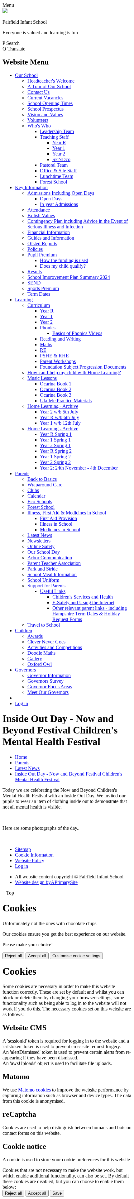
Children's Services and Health (82, 597)
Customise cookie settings (76, 955)
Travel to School (43, 625)
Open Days (51, 198)
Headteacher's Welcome (50, 81)
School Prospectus (45, 109)
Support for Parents (46, 585)
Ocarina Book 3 (55, 395)
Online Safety (41, 546)
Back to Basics (42, 479)
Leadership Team (57, 131)
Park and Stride (42, 568)
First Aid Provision (58, 518)
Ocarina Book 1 (55, 383)
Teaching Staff (54, 137)
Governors (25, 669)
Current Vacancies (45, 97)
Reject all (13, 955)
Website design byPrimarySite (46, 882)
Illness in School (56, 524)
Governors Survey (45, 681)
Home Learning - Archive (52, 406)
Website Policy (29, 860)
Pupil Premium (42, 254)
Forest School (53, 181)
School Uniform (43, 580)
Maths (46, 344)
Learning (24, 299)
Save (57, 1193)
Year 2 (58, 153)
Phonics (47, 327)
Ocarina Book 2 (55, 389)
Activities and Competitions (54, 647)
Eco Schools (39, 501)
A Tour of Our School (49, 86)
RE (43, 350)
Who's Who (39, 125)
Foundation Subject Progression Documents (83, 367)
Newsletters (38, 540)
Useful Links (52, 591)
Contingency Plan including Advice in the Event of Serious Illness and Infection (77, 223)
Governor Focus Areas (49, 686)
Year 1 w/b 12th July (60, 423)
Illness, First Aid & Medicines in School (66, 512)
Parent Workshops (58, 361)
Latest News (39, 535)
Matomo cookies (34, 1089)
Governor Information (49, 675)
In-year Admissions (59, 204)
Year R (59, 142)
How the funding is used (64, 260)
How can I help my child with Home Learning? (74, 372)
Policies (35, 249)
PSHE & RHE (54, 355)
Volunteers (37, 120)
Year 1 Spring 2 (55, 456)
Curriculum (38, 305)
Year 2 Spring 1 (55, 445)
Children (23, 630)
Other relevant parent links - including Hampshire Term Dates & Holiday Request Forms (89, 613)
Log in (21, 703)
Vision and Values (45, 114)
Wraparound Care (44, 484)
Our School (26, 75)
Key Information (31, 187)
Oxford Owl (39, 664)
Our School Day (43, 552)
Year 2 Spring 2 (55, 462)
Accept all (37, 955)
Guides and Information (50, 238)
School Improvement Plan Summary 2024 (68, 277)
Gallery (34, 658)
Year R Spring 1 (56, 434)
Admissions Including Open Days (60, 193)
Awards (35, 636)
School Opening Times (50, 103)
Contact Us (38, 92)
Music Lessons (42, 378)
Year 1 (58, 148)
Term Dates (38, 294)
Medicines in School (60, 529)
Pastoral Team (54, 165)
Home (21, 757)
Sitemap (23, 849)
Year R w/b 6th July (59, 417)
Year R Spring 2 (56, 451)
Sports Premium (43, 288)
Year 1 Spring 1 (55, 439)
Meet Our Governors (48, 692)
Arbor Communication (49, 557)
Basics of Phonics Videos (77, 333)
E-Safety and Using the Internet (83, 602)
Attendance (38, 210)
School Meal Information (52, 574)
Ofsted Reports (42, 243)
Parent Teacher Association (54, 563)
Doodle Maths (41, 653)
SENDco (61, 159)
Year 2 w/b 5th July (59, 411)
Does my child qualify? (63, 266)
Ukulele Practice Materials (66, 400)
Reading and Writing (60, 339)
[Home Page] (4, 11)
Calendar (36, 496)
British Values (41, 215)
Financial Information (48, 232)
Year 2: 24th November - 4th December (79, 468)
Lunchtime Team (56, 176)
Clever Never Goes (46, 641)
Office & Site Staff (58, 170)
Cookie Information (34, 854)
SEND (34, 282)
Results (34, 271)
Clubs (33, 490)
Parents (22, 473)
